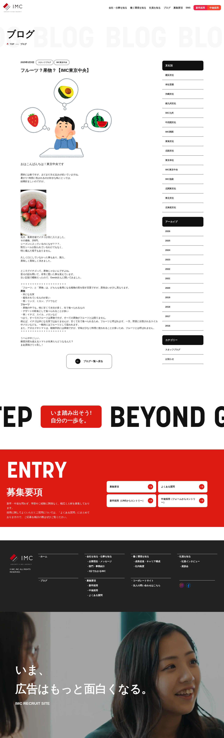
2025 (167, 240)
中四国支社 (170, 122)
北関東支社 (170, 188)
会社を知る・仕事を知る (99, 556)
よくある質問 (168, 486)
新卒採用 (200, 7)
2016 (167, 326)
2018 (167, 307)
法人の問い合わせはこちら (146, 585)
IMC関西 (169, 132)
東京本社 (169, 160)
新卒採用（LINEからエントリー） (127, 500)
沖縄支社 (169, 94)
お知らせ (169, 359)
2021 (167, 278)
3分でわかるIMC (97, 571)
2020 (167, 288)
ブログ (167, 7)
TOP (12, 44)
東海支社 (169, 141)
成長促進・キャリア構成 (147, 561)
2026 (167, 231)
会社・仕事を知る (118, 7)
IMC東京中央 (61, 62)
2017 (167, 316)
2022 (167, 269)
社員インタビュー (190, 561)
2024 (167, 250)
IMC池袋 (169, 179)
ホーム (43, 556)
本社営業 (169, 84)
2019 (167, 297)
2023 (167, 259)
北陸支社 (169, 150)
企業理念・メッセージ (100, 561)
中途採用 (214, 7)
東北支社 (169, 198)
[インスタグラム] (181, 584)
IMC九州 (169, 113)
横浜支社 (169, 75)
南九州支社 (170, 103)
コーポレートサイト (143, 580)
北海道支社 (170, 207)
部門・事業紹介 (97, 566)
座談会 (184, 566)
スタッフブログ (44, 62)
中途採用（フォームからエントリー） (178, 501)
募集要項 (114, 486)
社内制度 (139, 566)
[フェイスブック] (188, 584)
